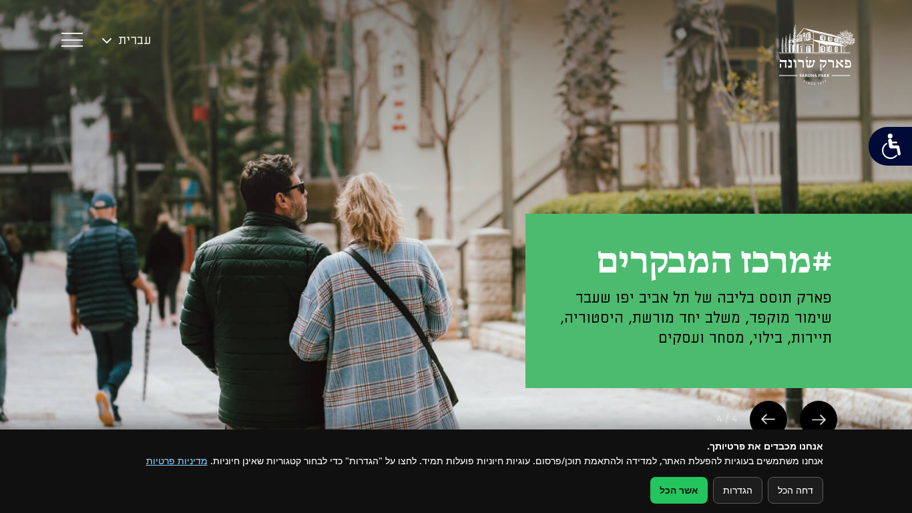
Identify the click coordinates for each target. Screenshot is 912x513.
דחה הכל (795, 490)
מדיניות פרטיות (177, 460)
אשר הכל (679, 490)
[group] (456, 256)
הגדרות (737, 490)
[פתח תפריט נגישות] (890, 146)
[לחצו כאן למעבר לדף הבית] (817, 55)
